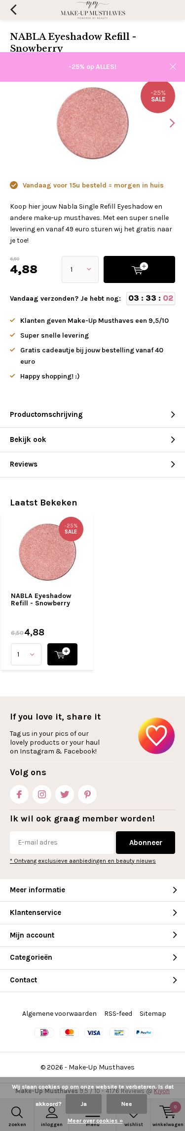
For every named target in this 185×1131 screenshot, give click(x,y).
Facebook (19, 794)
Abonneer (145, 842)
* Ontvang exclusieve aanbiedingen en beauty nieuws (83, 860)
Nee (126, 1103)
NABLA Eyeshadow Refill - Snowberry (41, 600)
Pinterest (87, 794)
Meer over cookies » (95, 1120)
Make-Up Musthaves (102, 1067)
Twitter (64, 794)
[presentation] (165, 123)
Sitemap (153, 1013)
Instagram (42, 794)
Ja (83, 1103)
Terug (13, 10)
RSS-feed (118, 1013)
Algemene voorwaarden (59, 1013)
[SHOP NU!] (62, 654)
